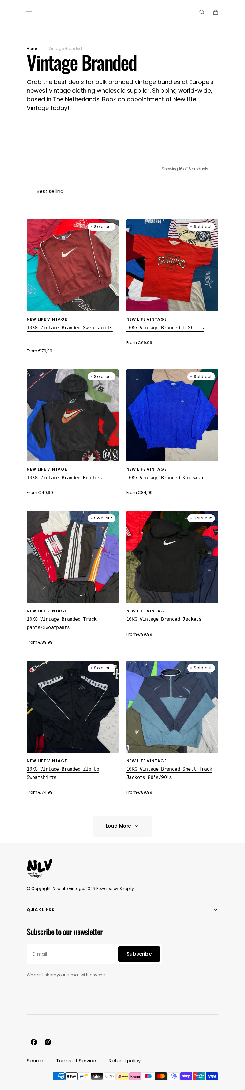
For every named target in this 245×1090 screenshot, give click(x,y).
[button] (29, 12)
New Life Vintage (68, 888)
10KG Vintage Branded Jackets (163, 619)
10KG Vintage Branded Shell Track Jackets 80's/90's (169, 773)
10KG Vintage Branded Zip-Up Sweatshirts (63, 773)
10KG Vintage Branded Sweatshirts (70, 328)
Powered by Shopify (115, 888)
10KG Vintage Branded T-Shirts (165, 328)
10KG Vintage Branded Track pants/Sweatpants (61, 623)
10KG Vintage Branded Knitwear (165, 477)
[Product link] (73, 286)
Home (32, 48)
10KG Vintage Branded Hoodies (64, 477)
